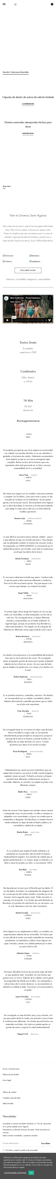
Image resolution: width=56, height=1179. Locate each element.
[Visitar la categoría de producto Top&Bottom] (34, 261)
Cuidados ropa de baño (12, 1098)
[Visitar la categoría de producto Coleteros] (7, 261)
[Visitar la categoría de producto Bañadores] (34, 256)
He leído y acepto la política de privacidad (22, 1150)
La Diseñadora (28, 104)
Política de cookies (9, 1092)
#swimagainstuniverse (28, 420)
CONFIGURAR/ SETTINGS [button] (15, 1173)
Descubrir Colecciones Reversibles (16, 72)
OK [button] (31, 1173)
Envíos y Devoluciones (11, 1069)
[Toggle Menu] (4, 4)
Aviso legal (7, 1080)
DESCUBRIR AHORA (28, 270)
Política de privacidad (11, 1074)
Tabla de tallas (8, 1103)
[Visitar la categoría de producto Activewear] (8, 256)
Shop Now (7, 186)
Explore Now (28, 133)
